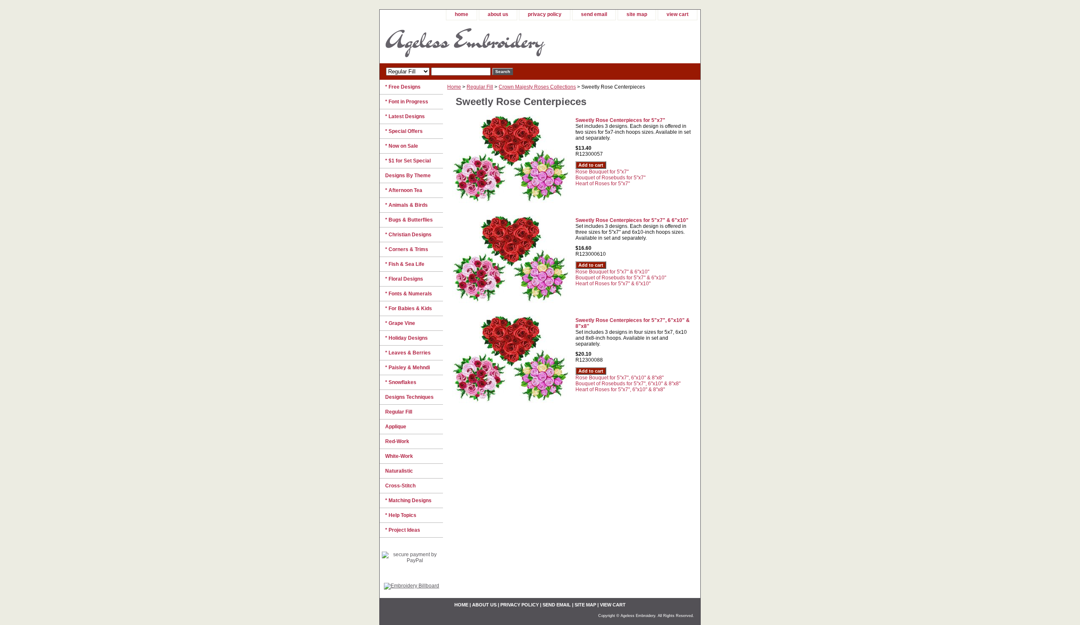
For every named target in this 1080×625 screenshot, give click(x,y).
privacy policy (545, 14)
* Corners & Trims (406, 249)
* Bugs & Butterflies (409, 220)
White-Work (399, 456)
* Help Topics (400, 515)
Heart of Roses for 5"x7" (602, 184)
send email (594, 14)
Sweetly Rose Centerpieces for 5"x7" (620, 120)
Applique (395, 427)
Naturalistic (399, 471)
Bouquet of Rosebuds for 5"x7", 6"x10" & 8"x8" (627, 384)
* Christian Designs (408, 235)
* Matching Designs (408, 500)
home (461, 14)
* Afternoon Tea (403, 190)
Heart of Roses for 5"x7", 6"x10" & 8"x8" (620, 389)
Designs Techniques (409, 397)
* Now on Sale (401, 146)
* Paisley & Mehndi (407, 368)
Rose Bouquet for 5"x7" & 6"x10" (612, 272)
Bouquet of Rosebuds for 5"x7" (610, 178)
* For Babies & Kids (408, 308)
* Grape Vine (400, 323)
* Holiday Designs (406, 338)
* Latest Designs (405, 116)
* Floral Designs (404, 279)
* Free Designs (403, 87)
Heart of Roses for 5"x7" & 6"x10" (613, 284)
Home (454, 87)
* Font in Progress (406, 102)
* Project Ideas (402, 530)
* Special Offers (404, 131)
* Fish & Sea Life (404, 264)
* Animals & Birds (406, 205)
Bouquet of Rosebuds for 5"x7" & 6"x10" (620, 278)
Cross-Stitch (400, 486)
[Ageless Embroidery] (485, 41)
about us (498, 14)
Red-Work (397, 441)
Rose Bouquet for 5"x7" (602, 172)
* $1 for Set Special (408, 161)
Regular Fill (480, 87)
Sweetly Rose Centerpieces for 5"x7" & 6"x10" (631, 220)
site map (636, 14)
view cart (677, 14)
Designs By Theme (408, 176)
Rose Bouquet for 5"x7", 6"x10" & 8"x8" (619, 378)
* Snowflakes (400, 382)
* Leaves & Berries (408, 353)
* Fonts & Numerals (408, 294)
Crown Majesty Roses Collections (537, 87)
